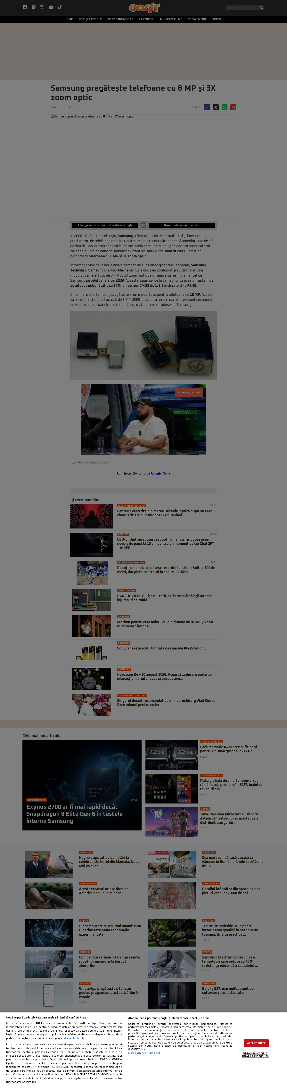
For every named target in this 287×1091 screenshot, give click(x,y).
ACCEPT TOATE (256, 1043)
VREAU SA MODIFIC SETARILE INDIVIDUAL (255, 1055)
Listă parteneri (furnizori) (144, 1053)
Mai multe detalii (74, 1038)
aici (32, 1067)
